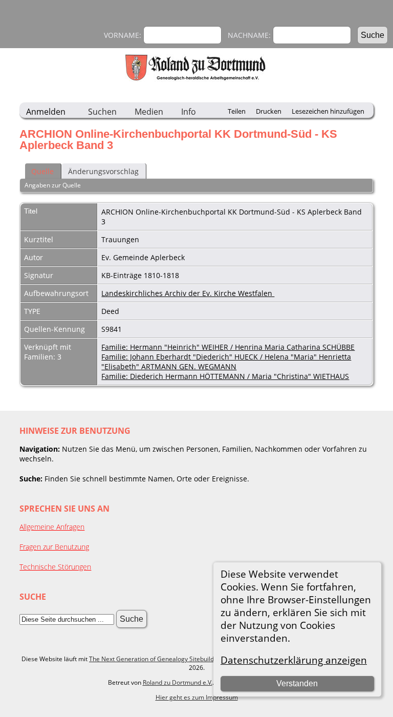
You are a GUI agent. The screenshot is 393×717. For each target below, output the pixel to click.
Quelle (42, 171)
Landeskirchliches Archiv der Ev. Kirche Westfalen (187, 293)
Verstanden (297, 683)
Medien (149, 111)
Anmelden (46, 111)
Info (188, 111)
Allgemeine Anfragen (51, 527)
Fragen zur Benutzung (54, 547)
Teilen (237, 111)
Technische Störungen (55, 567)
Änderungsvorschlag (103, 171)
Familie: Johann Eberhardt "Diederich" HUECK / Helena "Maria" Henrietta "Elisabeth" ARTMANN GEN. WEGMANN (226, 361)
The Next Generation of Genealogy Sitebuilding (156, 659)
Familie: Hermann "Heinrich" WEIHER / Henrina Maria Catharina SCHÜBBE (228, 347)
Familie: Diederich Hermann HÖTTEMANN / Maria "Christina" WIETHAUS (225, 376)
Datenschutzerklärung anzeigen (294, 659)
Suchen (102, 111)
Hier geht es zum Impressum (197, 697)
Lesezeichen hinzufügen (328, 111)
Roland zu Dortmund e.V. (177, 682)
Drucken (268, 111)
